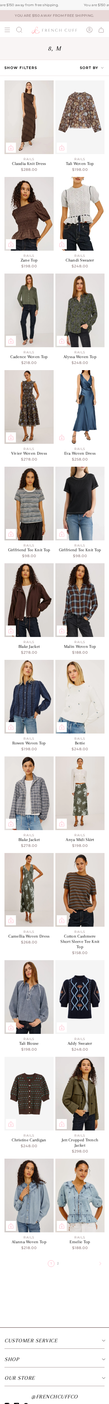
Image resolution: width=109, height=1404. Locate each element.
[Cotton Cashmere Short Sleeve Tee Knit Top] (80, 890)
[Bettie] (80, 697)
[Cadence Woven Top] (29, 310)
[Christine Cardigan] (29, 1093)
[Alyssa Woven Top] (80, 310)
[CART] (101, 29)
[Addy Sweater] (80, 997)
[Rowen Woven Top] (29, 697)
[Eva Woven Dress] (80, 407)
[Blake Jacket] (29, 600)
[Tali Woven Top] (80, 117)
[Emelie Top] (80, 1195)
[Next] (82, 1263)
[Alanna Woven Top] (29, 1195)
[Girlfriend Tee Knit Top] (29, 503)
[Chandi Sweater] (80, 214)
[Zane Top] (29, 214)
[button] (19, 29)
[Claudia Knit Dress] (29, 117)
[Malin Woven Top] (80, 600)
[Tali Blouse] (29, 997)
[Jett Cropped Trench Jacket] (80, 1093)
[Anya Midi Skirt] (80, 793)
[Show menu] (7, 29)
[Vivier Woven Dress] (29, 407)
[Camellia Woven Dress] (29, 890)
